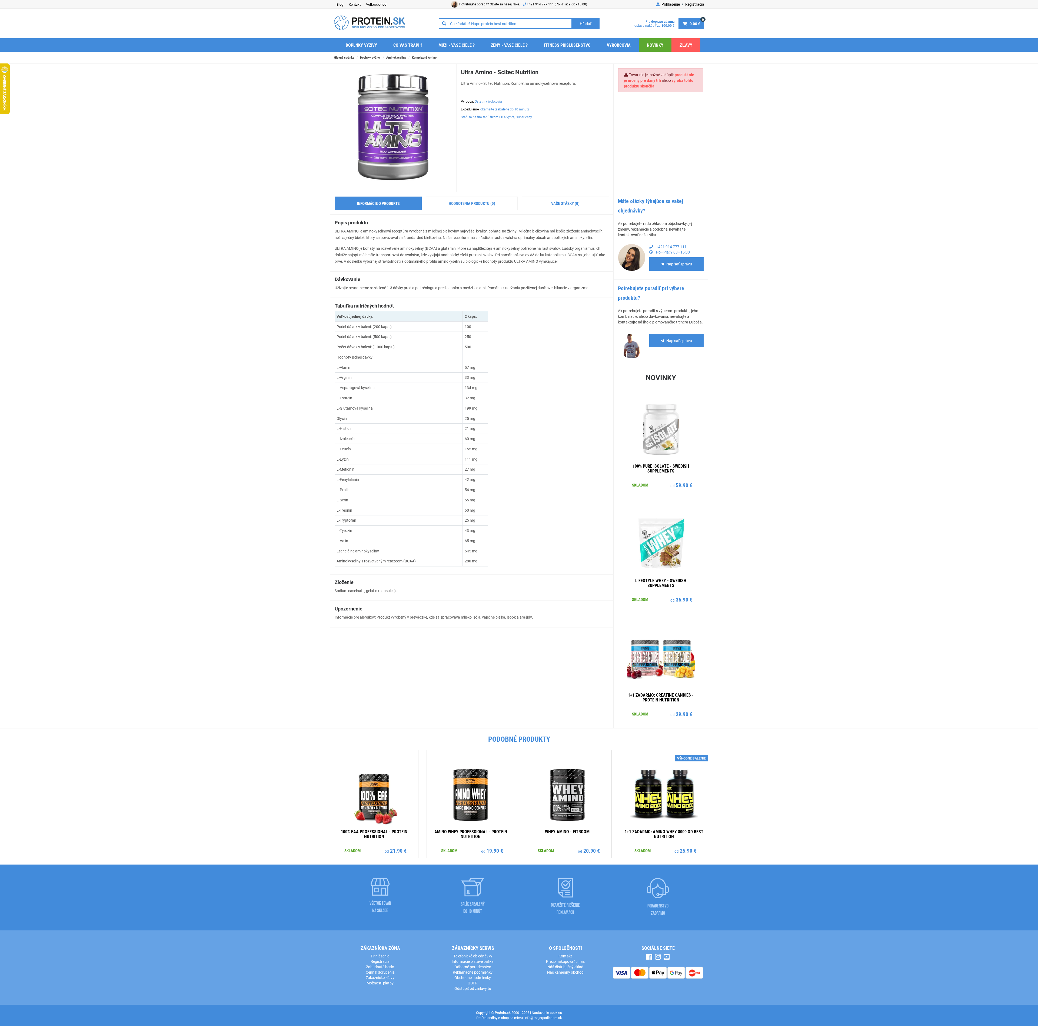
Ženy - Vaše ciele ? (509, 45)
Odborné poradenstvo (472, 966)
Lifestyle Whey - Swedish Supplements (660, 583)
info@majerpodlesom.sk (543, 1017)
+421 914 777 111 (541, 4)
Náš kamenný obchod (565, 972)
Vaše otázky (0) (565, 203)
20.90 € (591, 850)
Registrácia (694, 4)
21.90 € (398, 850)
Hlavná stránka (344, 57)
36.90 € (684, 599)
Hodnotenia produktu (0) (472, 203)
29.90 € (684, 713)
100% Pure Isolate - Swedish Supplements (661, 468)
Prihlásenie (670, 4)
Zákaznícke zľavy (380, 977)
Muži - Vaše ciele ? (456, 45)
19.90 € (495, 850)
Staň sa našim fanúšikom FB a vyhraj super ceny (496, 117)
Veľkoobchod (376, 4)
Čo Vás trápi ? (407, 45)
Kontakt (355, 4)
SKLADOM (640, 485)
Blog (340, 4)
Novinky (655, 45)
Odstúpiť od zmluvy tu (472, 988)
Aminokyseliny (396, 57)
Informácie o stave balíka (473, 961)
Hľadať (585, 23)
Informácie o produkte (378, 203)
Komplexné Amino (424, 57)
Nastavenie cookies (547, 1012)
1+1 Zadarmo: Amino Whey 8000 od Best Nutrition (664, 834)
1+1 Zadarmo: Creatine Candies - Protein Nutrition (661, 697)
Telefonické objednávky (472, 956)
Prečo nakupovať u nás (565, 961)
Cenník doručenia (380, 972)
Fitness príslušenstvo (567, 45)
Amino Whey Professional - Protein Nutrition (470, 834)
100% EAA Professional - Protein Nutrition (374, 834)
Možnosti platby (380, 983)
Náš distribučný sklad (565, 966)
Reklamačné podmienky (473, 972)
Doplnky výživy (361, 45)
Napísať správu (679, 263)
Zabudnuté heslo (380, 966)
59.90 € (684, 484)
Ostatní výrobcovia (488, 101)
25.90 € (688, 850)
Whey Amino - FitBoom (567, 831)
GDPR (473, 983)
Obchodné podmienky (472, 977)
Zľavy (686, 45)
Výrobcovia (619, 45)
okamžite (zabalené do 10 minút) (504, 109)
